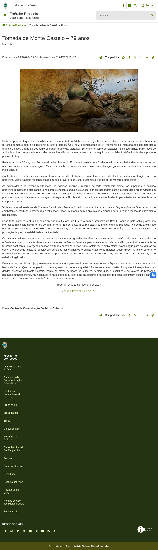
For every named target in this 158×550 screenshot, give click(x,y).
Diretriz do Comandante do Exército (12, 394)
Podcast (8, 458)
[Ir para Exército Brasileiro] (6, 5)
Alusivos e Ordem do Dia (13, 368)
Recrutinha (10, 474)
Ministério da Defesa (26, 5)
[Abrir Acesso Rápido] (123, 5)
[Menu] (4, 15)
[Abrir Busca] (135, 5)
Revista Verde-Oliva (12, 491)
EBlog (7, 420)
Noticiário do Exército (10, 438)
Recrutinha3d (11, 511)
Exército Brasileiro (24, 14)
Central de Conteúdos (10, 357)
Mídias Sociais (12, 428)
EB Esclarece (11, 413)
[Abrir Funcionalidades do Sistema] (129, 5)
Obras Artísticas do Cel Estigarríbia (14, 449)
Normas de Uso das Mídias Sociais (14, 502)
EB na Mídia (10, 405)
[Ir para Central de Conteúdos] (4, 345)
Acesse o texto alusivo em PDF (79, 291)
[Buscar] (152, 15)
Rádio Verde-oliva (13, 466)
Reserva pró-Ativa (13, 482)
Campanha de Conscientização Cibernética (13, 380)
